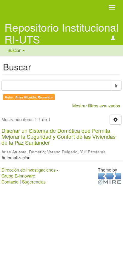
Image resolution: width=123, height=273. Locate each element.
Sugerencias (34, 182)
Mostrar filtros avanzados (96, 106)
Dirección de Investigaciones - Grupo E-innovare (29, 173)
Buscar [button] (14, 50)
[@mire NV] (110, 178)
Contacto (10, 182)
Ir (116, 86)
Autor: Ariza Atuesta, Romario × (29, 97)
